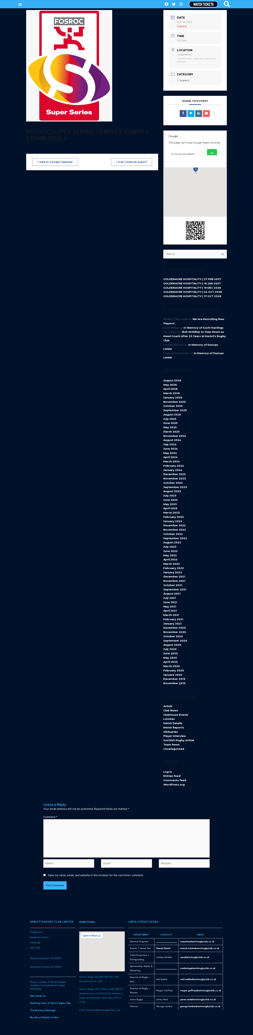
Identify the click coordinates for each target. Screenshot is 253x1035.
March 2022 (171, 563)
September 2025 (175, 410)
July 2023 (169, 495)
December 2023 (174, 474)
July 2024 (170, 444)
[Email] (206, 113)
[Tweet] (190, 113)
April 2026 (170, 388)
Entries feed (171, 776)
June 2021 (170, 602)
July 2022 (169, 546)
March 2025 (171, 431)
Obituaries (170, 731)
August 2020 (172, 644)
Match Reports (173, 727)
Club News (170, 710)
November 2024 (174, 436)
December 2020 (174, 627)
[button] (20, 4)
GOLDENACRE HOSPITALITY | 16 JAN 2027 (192, 283)
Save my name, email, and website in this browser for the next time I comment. (96, 875)
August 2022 (172, 542)
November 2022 (174, 529)
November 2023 (174, 478)
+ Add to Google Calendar (55, 162)
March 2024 (171, 461)
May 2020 (170, 657)
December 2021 (174, 576)
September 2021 (174, 589)
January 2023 (172, 521)
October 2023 (173, 482)
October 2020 (173, 636)
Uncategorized (173, 748)
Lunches (169, 719)
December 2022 (174, 525)
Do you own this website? (183, 154)
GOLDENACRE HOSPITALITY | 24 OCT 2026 (192, 291)
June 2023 (170, 499)
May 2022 (170, 555)
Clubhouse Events (175, 714)
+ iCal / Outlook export (131, 162)
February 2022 (173, 568)
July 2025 (169, 418)
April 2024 (170, 457)
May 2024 (170, 453)
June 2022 (170, 551)
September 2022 (175, 538)
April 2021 (170, 610)
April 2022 (170, 559)
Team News (171, 744)
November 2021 (174, 580)
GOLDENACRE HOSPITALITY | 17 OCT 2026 (192, 296)
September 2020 (175, 640)
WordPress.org (174, 784)
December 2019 (174, 679)
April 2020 (170, 661)
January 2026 (172, 397)
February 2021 (173, 619)
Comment (50, 817)
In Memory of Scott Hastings (204, 327)
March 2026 (171, 393)
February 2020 (173, 670)
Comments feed (174, 780)
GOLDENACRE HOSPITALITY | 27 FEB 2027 (192, 279)
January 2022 (172, 572)
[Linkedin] (198, 113)
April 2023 (170, 508)
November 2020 (174, 632)
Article (167, 706)
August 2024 (172, 440)
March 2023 (171, 512)
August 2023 (172, 491)
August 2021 (172, 593)
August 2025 (172, 414)
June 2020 (170, 653)
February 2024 (173, 465)
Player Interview (174, 736)
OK (212, 153)
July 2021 (169, 598)
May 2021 (169, 606)
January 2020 (172, 674)
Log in (167, 771)
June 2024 (170, 448)
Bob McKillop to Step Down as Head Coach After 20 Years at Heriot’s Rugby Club (194, 336)
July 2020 (170, 649)
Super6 (184, 80)
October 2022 (173, 534)
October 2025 (173, 406)
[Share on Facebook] (183, 113)
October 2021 (172, 585)
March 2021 (171, 615)
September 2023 (175, 487)
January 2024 (172, 470)
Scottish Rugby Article (178, 740)
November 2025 (174, 401)
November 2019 (174, 683)
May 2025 (170, 427)
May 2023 (170, 504)
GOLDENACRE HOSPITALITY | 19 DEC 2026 (192, 287)
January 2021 (172, 623)
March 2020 (171, 666)
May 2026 (170, 384)
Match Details (172, 723)
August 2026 (172, 380)
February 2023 (173, 517)
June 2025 (170, 423)
